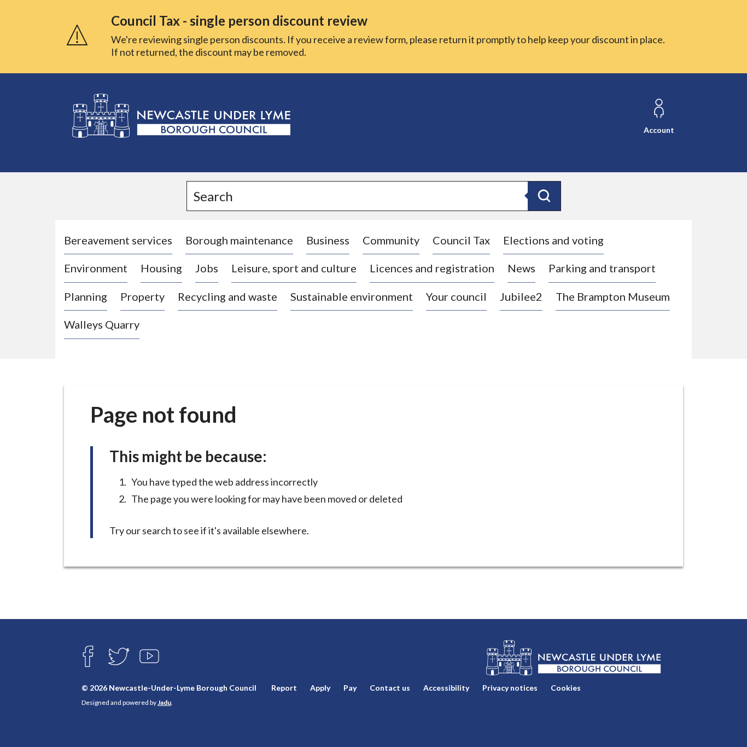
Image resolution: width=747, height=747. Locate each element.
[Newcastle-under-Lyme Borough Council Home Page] (180, 116)
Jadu (164, 702)
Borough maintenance (239, 240)
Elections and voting (553, 240)
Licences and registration (432, 268)
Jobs (206, 268)
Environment (95, 268)
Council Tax (461, 240)
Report (284, 687)
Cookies (566, 687)
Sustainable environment (351, 296)
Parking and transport (602, 268)
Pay (350, 687)
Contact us (390, 687)
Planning (85, 296)
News (521, 268)
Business (327, 240)
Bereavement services (118, 240)
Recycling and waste (227, 296)
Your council (456, 296)
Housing (161, 268)
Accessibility (446, 687)
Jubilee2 (521, 296)
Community (391, 240)
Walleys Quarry (101, 324)
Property (142, 296)
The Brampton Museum (613, 296)
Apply (320, 687)
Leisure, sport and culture (294, 268)
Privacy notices (510, 687)
